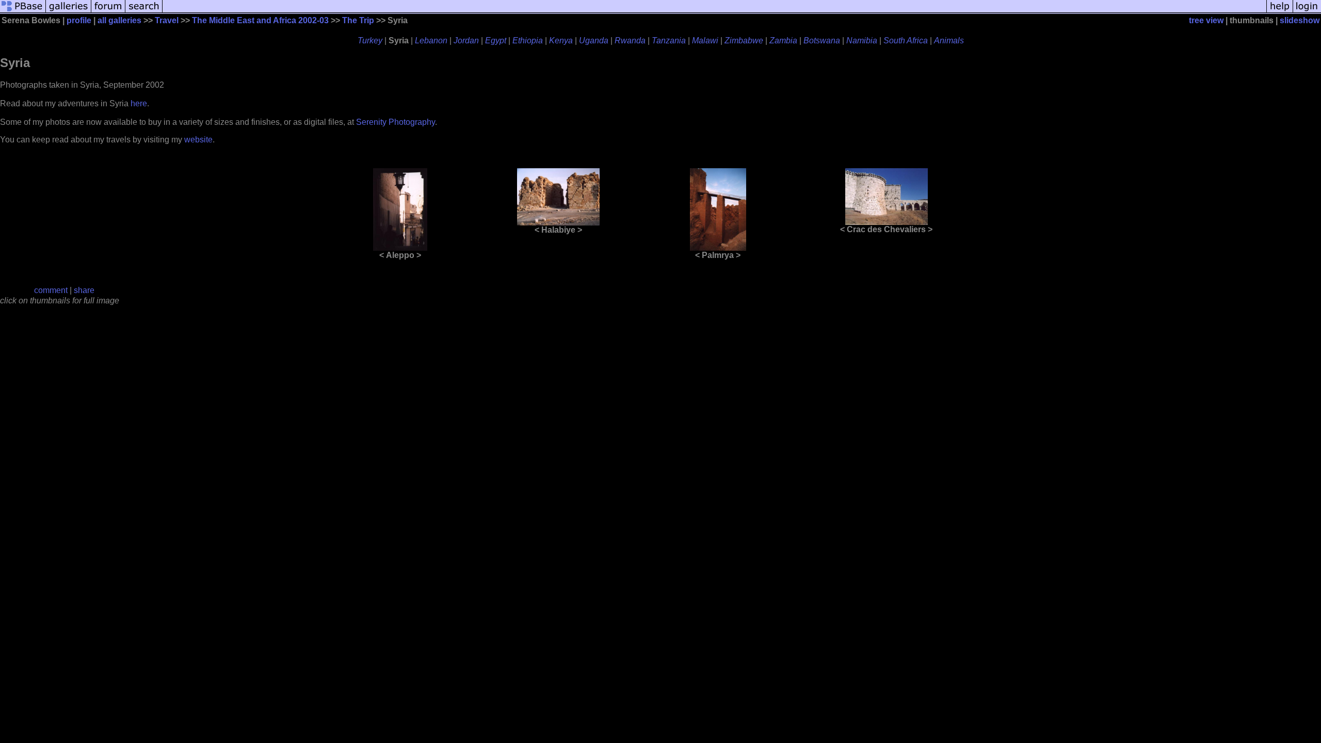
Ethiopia (527, 40)
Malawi (705, 40)
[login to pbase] (1307, 11)
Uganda (593, 40)
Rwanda (630, 40)
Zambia (783, 40)
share (84, 290)
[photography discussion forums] (108, 11)
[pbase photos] (23, 11)
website (198, 139)
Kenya (561, 40)
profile (79, 20)
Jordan (466, 40)
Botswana (821, 40)
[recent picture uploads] (68, 11)
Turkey (370, 40)
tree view (1206, 20)
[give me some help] (1279, 11)
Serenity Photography (395, 122)
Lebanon (431, 40)
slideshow (1299, 20)
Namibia (861, 40)
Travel (167, 20)
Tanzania (669, 40)
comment (51, 290)
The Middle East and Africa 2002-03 (260, 20)
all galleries (119, 20)
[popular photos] (714, 11)
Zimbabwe (743, 40)
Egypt (495, 40)
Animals (949, 40)
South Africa (905, 40)
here (139, 103)
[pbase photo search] (144, 11)
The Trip (358, 20)
